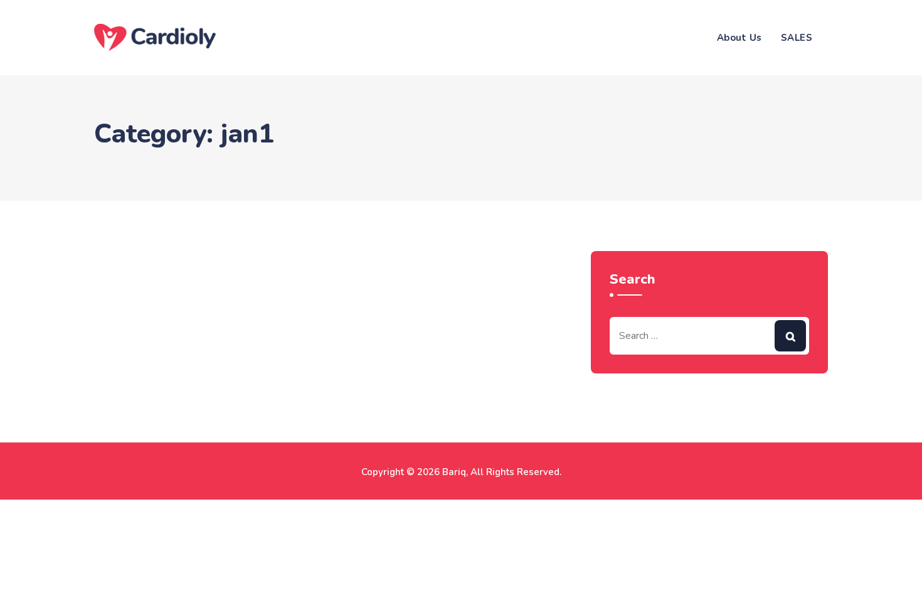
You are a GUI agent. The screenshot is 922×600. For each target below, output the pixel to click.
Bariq (454, 472)
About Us (739, 37)
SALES (797, 37)
